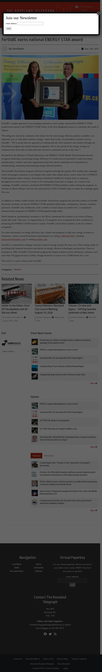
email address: (11, 23)
